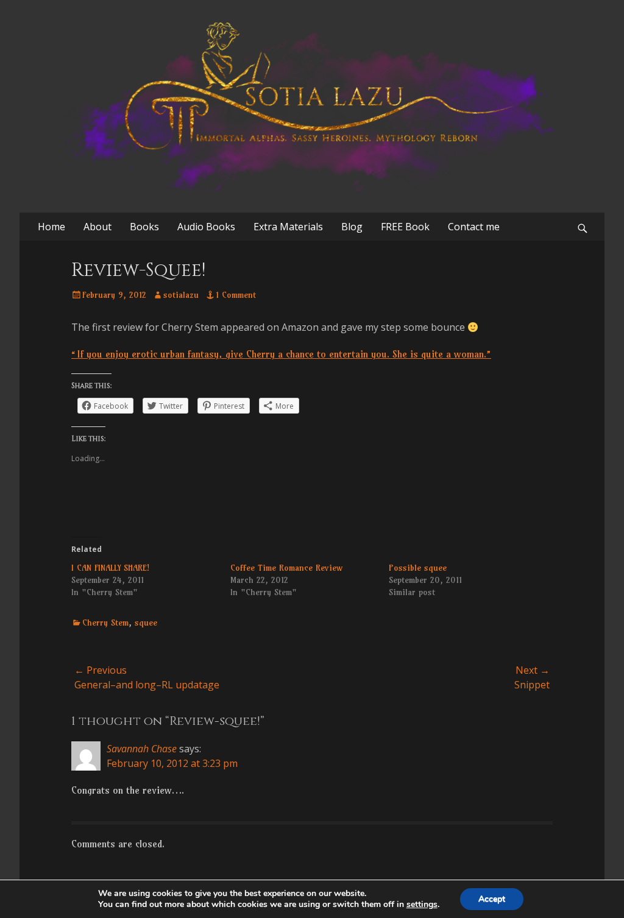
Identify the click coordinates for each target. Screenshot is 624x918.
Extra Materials (288, 226)
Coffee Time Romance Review (286, 567)
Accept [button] (491, 899)
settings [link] (422, 904)
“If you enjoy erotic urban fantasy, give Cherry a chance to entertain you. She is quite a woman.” (281, 354)
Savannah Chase (142, 748)
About (97, 226)
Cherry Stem (105, 622)
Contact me (474, 226)
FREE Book (405, 226)
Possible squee (418, 567)
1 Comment (236, 294)
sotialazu (181, 294)
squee (146, 622)
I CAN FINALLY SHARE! (110, 567)
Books (144, 226)
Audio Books (206, 226)
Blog (352, 226)
